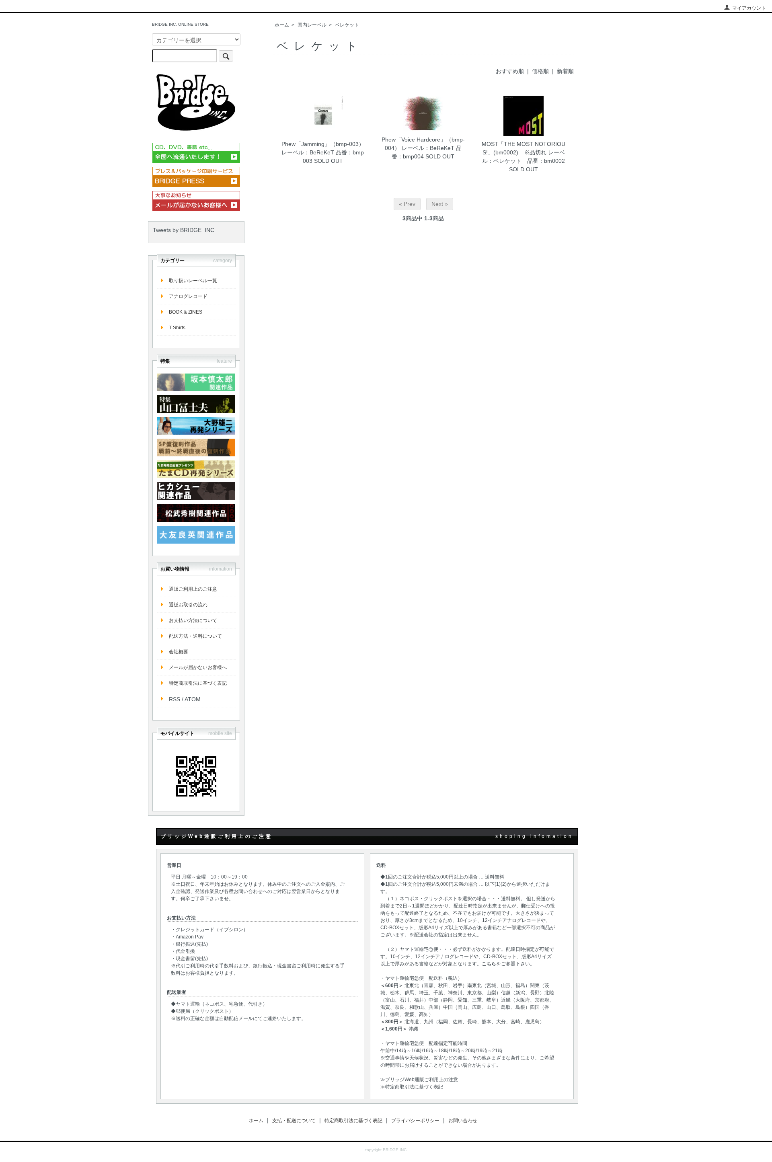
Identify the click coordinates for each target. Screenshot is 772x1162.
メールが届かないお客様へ (198, 667)
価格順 (540, 71)
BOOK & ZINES (185, 312)
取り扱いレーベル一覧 (193, 280)
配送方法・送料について (195, 636)
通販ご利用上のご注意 (193, 589)
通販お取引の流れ (188, 605)
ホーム (282, 25)
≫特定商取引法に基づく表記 (411, 1087)
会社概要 (178, 652)
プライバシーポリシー (415, 1120)
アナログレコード (188, 296)
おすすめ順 (510, 71)
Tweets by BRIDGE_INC (183, 230)
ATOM (193, 699)
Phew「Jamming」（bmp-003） (322, 144)
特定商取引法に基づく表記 (198, 683)
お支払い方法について (193, 620)
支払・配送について (294, 1120)
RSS (174, 699)
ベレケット (347, 25)
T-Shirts (177, 328)
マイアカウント (749, 8)
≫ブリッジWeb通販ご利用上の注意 (419, 1079)
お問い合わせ (462, 1120)
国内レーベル (312, 25)
